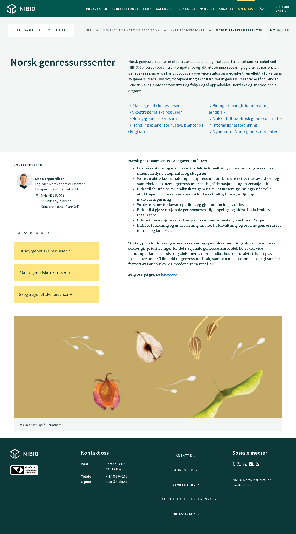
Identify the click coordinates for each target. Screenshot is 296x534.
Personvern (184, 513)
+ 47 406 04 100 (116, 476)
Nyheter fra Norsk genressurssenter (244, 131)
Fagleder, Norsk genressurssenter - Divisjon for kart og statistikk (61, 183)
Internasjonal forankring (234, 125)
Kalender (164, 9)
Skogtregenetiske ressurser (156, 112)
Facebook (169, 274)
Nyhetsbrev (184, 484)
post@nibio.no (117, 481)
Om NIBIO (246, 9)
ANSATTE (184, 455)
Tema (147, 9)
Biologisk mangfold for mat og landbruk (239, 109)
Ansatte (226, 9)
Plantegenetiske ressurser (155, 105)
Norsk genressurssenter (239, 30)
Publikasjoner (125, 9)
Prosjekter (96, 9)
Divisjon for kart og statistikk (131, 30)
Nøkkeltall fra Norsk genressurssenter (247, 118)
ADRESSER (184, 470)
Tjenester (186, 9)
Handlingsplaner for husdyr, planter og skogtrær (165, 128)
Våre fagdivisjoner (188, 30)
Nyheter (207, 9)
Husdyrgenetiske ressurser (155, 118)
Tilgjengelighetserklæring (184, 499)
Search (262, 8)
